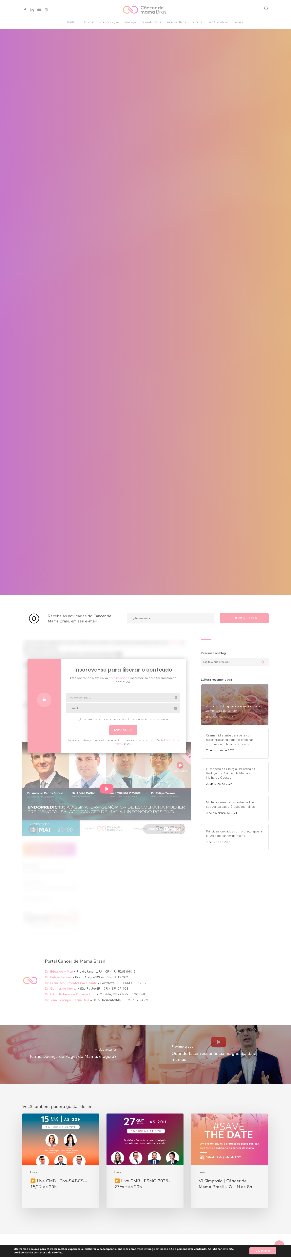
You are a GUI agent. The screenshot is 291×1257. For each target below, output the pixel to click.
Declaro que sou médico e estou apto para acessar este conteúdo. (125, 719)
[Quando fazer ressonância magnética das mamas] (218, 1054)
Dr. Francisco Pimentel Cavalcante (71, 983)
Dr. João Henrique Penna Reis (67, 1000)
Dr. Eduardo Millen (59, 971)
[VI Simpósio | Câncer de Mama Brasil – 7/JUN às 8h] (229, 1161)
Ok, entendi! (262, 1251)
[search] (266, 9)
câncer (174, 642)
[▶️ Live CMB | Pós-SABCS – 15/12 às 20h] (60, 1161)
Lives (33, 1172)
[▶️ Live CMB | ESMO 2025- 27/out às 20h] (145, 1161)
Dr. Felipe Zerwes (58, 977)
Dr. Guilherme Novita (61, 988)
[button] (49, 849)
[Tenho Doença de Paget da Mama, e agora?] (73, 1054)
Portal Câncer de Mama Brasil (75, 961)
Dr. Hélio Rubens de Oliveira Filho (70, 994)
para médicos (119, 678)
